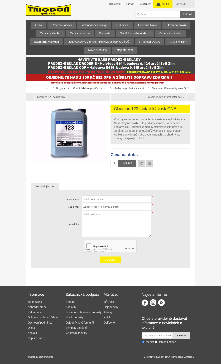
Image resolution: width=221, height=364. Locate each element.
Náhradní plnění (37, 307)
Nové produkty (97, 50)
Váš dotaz (74, 224)
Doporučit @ (149, 163)
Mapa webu (35, 301)
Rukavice (122, 25)
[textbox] (158, 14)
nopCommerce (46, 357)
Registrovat (115, 4)
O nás (31, 327)
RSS (161, 302)
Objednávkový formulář (80, 322)
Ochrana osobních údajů (43, 317)
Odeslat (111, 259)
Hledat (187, 14)
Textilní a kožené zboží (135, 33)
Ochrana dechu (80, 33)
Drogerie (104, 33)
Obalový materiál (170, 33)
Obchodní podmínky (40, 322)
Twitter (153, 302)
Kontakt (32, 333)
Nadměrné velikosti (46, 41)
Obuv (38, 25)
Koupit (127, 163)
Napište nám (125, 50)
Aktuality (71, 307)
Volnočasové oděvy (94, 25)
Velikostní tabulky (76, 333)
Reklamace (35, 312)
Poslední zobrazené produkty (83, 312)
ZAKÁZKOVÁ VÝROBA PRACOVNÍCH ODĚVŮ (99, 41)
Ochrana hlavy (147, 25)
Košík (107, 317)
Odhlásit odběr (167, 341)
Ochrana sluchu (50, 33)
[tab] (45, 186)
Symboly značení (76, 327)
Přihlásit (130, 4)
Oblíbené (109, 322)
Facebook (145, 302)
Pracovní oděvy (62, 25)
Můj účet (109, 301)
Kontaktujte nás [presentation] (44, 186)
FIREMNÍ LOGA (149, 41)
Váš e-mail (73, 206)
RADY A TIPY (178, 41)
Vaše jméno (73, 199)
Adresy (108, 312)
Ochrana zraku (176, 25)
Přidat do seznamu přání (141, 163)
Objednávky (111, 307)
